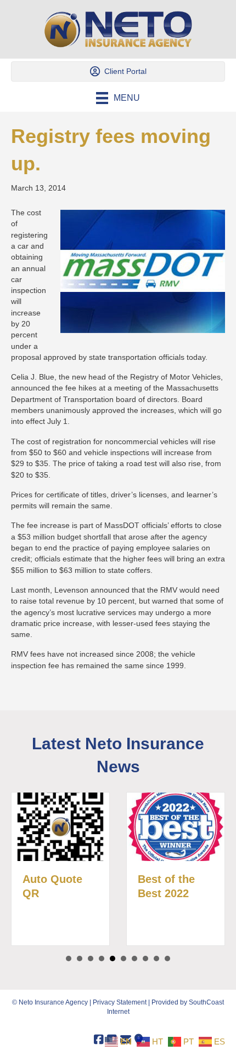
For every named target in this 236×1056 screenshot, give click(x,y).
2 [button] (79, 958)
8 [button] (145, 958)
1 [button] (68, 958)
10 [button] (167, 958)
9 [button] (156, 958)
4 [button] (101, 958)
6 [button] (123, 958)
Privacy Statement (120, 1002)
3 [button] (90, 958)
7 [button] (134, 958)
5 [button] (112, 958)
